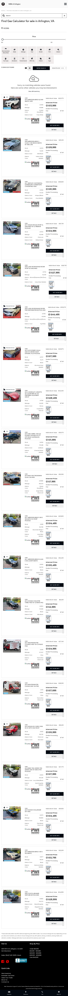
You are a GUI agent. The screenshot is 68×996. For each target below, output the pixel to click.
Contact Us (5, 982)
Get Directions (6, 951)
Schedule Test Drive (7, 975)
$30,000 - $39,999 (35, 955)
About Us (4, 980)
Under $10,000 (34, 949)
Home (3, 10)
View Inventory (6, 973)
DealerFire (37, 986)
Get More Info (55, 125)
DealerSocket (49, 986)
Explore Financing (63, 130)
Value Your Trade (7, 978)
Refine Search (41, 68)
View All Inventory (34, 91)
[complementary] (62, 990)
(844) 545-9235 (10, 955)
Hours (19, 955)
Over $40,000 (34, 957)
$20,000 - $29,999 (35, 953)
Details (54, 130)
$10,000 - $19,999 (35, 951)
